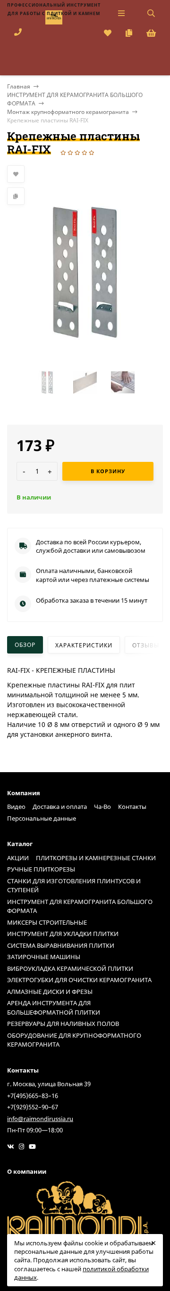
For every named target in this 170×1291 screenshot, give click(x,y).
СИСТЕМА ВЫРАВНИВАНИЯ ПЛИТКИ (60, 945)
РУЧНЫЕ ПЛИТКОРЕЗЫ (41, 869)
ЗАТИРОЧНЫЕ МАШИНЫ (43, 956)
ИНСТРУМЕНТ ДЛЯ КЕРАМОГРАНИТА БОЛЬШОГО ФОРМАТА (80, 906)
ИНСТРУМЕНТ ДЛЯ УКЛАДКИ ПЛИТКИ (63, 933)
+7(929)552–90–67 (32, 1107)
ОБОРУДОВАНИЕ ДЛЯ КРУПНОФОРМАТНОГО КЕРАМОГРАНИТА (74, 1040)
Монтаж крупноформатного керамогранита (68, 112)
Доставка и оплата (60, 806)
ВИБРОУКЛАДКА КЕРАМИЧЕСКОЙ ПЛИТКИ (70, 968)
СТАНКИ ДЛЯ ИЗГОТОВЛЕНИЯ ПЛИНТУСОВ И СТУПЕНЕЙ (74, 886)
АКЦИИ (18, 858)
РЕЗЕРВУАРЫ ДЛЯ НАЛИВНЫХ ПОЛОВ (63, 1023)
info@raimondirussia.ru (40, 1118)
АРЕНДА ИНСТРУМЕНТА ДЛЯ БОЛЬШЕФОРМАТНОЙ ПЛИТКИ (53, 1008)
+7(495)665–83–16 (32, 1095)
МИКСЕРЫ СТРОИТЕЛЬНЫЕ (47, 922)
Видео (16, 806)
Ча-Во (102, 806)
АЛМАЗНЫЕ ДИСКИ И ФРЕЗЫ (50, 991)
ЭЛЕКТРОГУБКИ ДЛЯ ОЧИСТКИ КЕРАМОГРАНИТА (79, 980)
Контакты (132, 806)
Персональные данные (41, 818)
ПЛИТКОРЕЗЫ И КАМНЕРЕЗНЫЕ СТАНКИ (96, 858)
